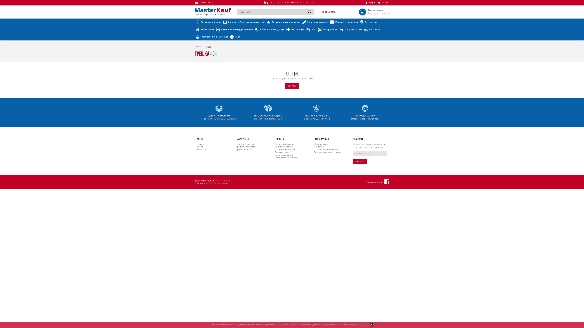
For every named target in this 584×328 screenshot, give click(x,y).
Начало (198, 47)
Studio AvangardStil (220, 183)
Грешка (208, 47)
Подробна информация (358, 325)
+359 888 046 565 (206, 2)
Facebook (386, 181)
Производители (327, 11)
